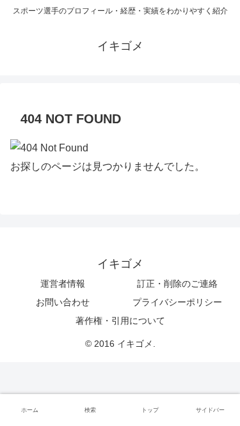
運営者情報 (62, 283)
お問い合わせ (63, 302)
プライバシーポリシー (177, 302)
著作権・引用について (120, 321)
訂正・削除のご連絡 (177, 283)
